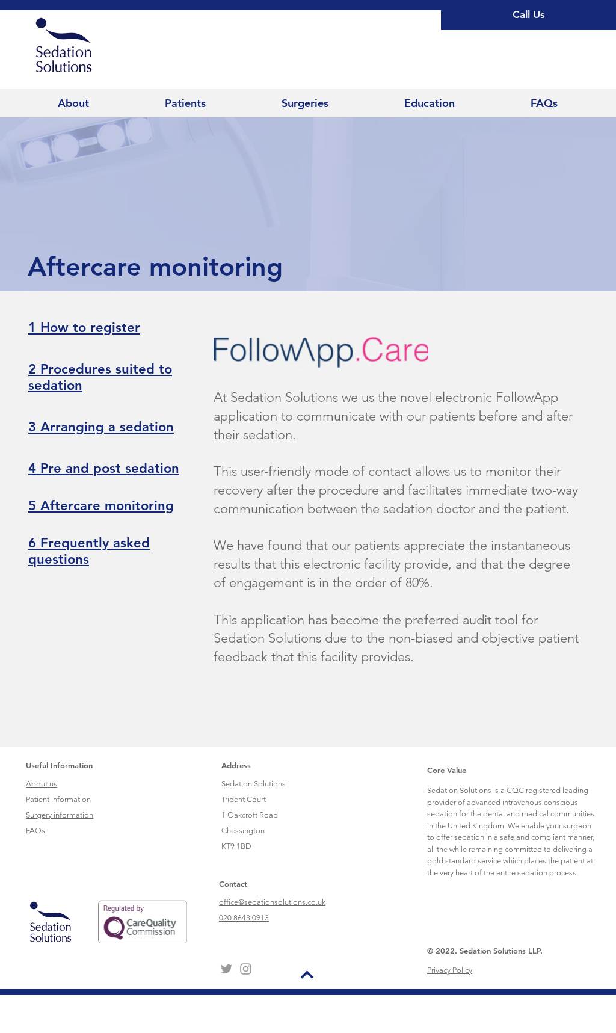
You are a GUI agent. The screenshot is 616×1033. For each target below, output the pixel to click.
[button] (73, 103)
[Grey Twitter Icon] (226, 968)
